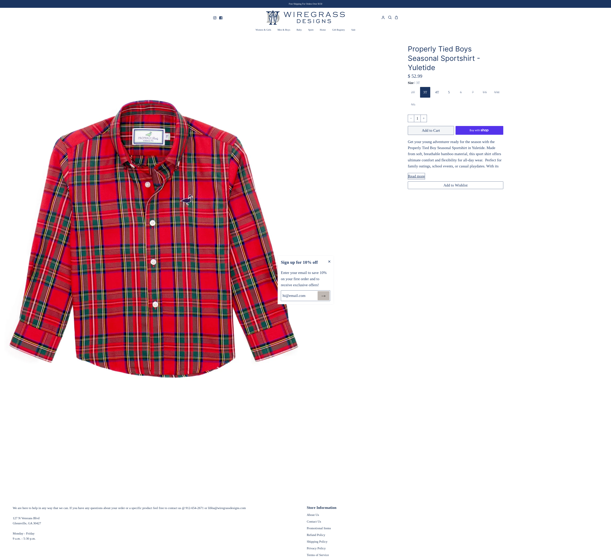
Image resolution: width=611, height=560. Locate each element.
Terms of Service (318, 555)
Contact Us (314, 521)
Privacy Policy (316, 548)
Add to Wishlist (455, 185)
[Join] (323, 295)
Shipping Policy (317, 541)
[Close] (329, 261)
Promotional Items (319, 528)
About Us (313, 515)
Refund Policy (316, 535)
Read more (416, 176)
